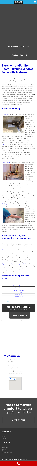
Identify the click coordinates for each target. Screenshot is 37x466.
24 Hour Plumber (7, 452)
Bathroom (5, 447)
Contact (4, 438)
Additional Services (7, 302)
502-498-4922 (19, 315)
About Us (4, 436)
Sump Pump (19, 292)
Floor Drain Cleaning (18, 285)
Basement (5, 451)
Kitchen (4, 449)
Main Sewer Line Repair (18, 290)
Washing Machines (18, 296)
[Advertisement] (18, 23)
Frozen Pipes (18, 288)
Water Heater (18, 294)
